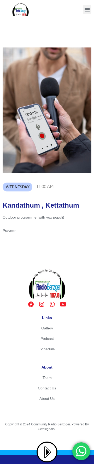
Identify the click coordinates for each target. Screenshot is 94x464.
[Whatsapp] (52, 304)
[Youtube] (63, 304)
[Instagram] (42, 304)
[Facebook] (31, 304)
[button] (87, 9)
